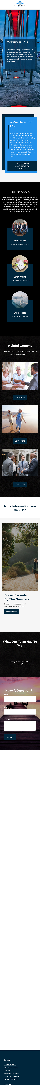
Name (6, 694)
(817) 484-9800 (14, 1076)
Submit (10, 737)
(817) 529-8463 (12, 1079)
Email (6, 707)
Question (7, 719)
